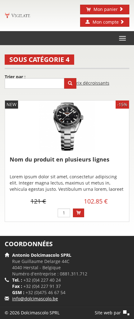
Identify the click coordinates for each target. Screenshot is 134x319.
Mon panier (105, 9)
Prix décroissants (91, 83)
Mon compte (105, 22)
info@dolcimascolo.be (35, 299)
